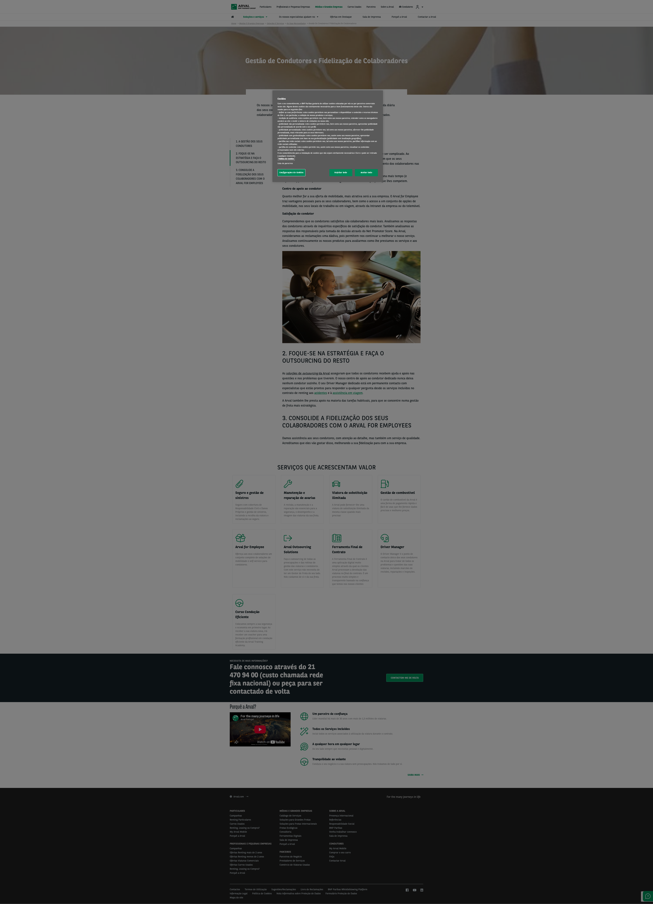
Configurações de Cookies (291, 172)
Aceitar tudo (366, 172)
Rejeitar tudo (340, 172)
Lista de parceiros (285, 163)
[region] (327, 136)
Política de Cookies (286, 159)
